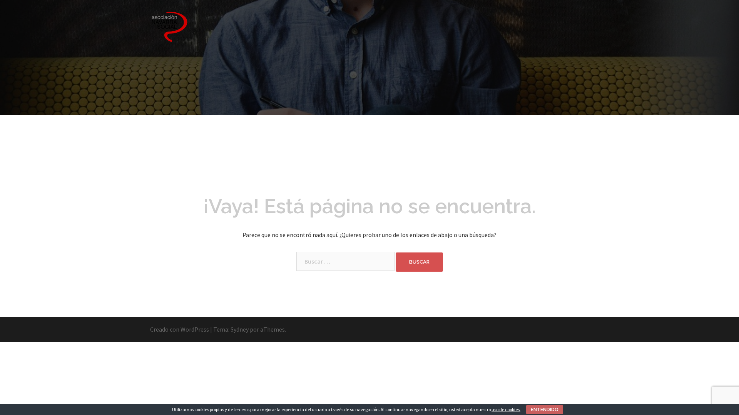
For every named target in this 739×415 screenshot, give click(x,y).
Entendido (544, 409)
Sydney (240, 329)
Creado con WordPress (179, 329)
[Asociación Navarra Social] (169, 26)
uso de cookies (506, 409)
